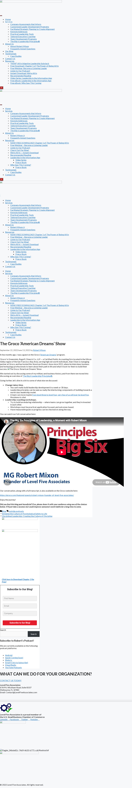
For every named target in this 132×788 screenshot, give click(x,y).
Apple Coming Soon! (14, 657)
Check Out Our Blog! (19, 150)
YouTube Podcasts (13, 667)
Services (9, 111)
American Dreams (48, 354)
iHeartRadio (10, 665)
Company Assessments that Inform (25, 24)
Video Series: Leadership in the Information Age (31, 78)
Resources (9, 61)
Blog (4, 511)
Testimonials (10, 53)
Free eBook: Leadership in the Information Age (30, 80)
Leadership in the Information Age (25, 157)
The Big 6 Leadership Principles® (25, 41)
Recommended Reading (20, 75)
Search (3, 630)
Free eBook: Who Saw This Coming (25, 83)
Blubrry (8, 660)
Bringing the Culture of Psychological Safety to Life (24, 513)
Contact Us (10, 58)
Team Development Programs (23, 39)
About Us (9, 44)
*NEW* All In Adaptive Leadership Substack (29, 63)
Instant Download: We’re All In (23, 73)
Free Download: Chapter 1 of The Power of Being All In (34, 66)
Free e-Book (21, 162)
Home (8, 19)
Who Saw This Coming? (20, 165)
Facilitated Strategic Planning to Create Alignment (32, 29)
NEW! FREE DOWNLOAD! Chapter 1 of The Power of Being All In (39, 143)
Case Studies (16, 56)
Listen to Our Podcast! (20, 71)
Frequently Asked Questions (22, 48)
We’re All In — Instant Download (24, 152)
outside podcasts (16, 511)
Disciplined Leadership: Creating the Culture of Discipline (27, 516)
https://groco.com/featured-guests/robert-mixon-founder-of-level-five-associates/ (37, 495)
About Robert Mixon (19, 46)
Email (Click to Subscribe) (16, 662)
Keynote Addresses (18, 31)
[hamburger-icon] (1, 15)
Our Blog (9, 51)
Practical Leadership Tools (22, 34)
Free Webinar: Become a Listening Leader (28, 68)
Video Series (20, 160)
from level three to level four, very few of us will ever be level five (60, 395)
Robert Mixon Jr (17, 135)
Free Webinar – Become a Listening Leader (29, 145)
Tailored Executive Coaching (22, 36)
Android (8, 655)
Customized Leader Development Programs (29, 26)
